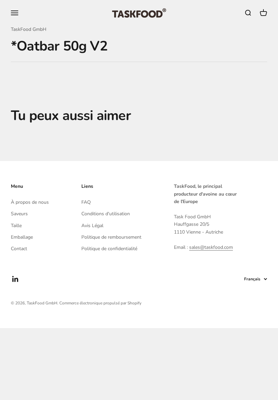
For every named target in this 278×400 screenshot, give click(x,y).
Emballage (22, 237)
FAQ (86, 202)
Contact (19, 248)
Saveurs (19, 214)
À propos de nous (30, 202)
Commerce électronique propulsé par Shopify (100, 303)
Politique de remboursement (111, 237)
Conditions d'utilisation (105, 214)
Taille (16, 225)
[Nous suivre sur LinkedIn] (15, 279)
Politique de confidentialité (109, 248)
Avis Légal (92, 225)
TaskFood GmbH (28, 29)
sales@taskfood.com (211, 247)
